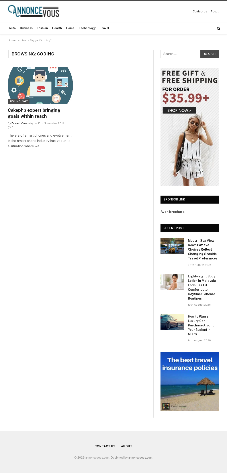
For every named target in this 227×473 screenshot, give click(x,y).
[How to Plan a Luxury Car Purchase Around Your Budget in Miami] (172, 322)
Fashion (42, 28)
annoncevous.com (140, 457)
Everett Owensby (22, 123)
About (215, 11)
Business (26, 28)
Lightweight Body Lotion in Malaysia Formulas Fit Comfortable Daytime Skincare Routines (202, 287)
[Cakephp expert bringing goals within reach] (40, 85)
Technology (87, 28)
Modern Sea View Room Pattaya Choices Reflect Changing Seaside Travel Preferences (202, 249)
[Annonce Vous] (35, 11)
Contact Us (200, 11)
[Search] (218, 28)
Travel (104, 28)
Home (70, 28)
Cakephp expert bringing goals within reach (34, 113)
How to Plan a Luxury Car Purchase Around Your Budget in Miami (201, 325)
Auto (12, 28)
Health (57, 28)
